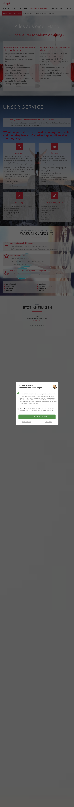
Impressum (48, 422)
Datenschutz (26, 422)
